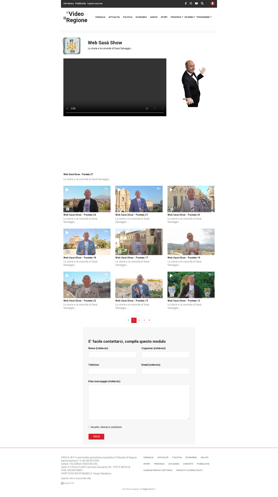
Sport (164, 17)
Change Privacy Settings (157, 470)
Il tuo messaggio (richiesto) (104, 381)
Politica (127, 17)
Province (176, 17)
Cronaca (100, 17)
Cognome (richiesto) (153, 348)
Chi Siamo (68, 3)
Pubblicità (80, 3)
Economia (141, 17)
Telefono (93, 364)
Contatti (188, 464)
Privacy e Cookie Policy (189, 470)
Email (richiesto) (150, 364)
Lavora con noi (94, 3)
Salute (204, 457)
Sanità (154, 17)
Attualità (114, 17)
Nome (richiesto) (98, 348)
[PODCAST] (213, 3)
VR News (188, 17)
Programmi (203, 17)
